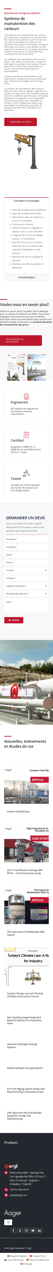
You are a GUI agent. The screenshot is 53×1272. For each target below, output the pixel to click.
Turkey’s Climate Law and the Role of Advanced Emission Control (25, 995)
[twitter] (20, 1230)
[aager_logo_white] (12, 1210)
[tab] (26, 200)
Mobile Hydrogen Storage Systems (25, 1068)
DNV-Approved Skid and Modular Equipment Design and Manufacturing (24, 1115)
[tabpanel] (26, 239)
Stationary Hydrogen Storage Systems (22, 1046)
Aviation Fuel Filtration (18, 811)
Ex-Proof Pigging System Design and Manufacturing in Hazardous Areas (26, 1090)
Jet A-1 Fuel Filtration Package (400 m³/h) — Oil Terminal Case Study (24, 872)
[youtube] (33, 1230)
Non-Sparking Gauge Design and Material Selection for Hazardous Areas (24, 1020)
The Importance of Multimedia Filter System (26, 933)
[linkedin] (39, 1230)
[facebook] (13, 1230)
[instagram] (26, 1230)
